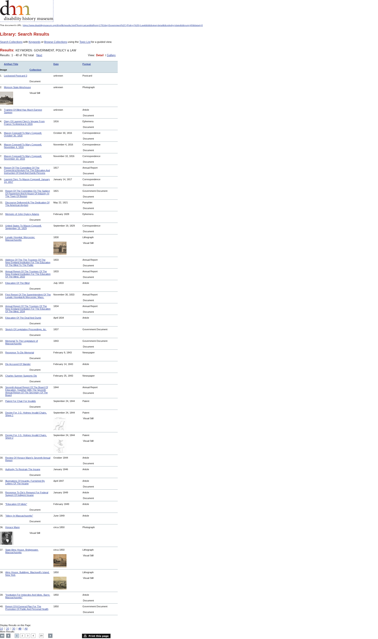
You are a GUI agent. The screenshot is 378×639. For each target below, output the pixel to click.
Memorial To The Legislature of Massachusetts (21, 342)
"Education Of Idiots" (16, 504)
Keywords (34, 42)
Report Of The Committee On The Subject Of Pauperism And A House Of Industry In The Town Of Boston (27, 193)
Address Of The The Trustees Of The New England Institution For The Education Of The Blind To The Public (27, 262)
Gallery (111, 55)
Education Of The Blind (17, 283)
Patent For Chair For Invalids (20, 401)
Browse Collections (55, 42)
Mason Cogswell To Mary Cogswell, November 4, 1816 (23, 145)
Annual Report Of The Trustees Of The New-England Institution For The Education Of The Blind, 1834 (28, 309)
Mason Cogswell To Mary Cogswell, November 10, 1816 (23, 157)
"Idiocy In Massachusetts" (19, 515)
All (26, 628)
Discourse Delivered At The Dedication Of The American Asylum (27, 203)
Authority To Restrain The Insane (22, 469)
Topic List (85, 42)
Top (2, 636)
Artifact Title (11, 64)
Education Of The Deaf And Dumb (23, 317)
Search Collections (11, 42)
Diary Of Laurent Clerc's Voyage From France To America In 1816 (24, 122)
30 (13, 628)
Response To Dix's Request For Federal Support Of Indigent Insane (26, 493)
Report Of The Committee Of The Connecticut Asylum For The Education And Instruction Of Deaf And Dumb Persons (27, 170)
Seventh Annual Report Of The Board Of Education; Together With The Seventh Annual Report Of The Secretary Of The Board (26, 391)
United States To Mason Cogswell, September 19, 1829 (23, 227)
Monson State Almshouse (17, 87)
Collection (35, 69)
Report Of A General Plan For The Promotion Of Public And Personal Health (26, 607)
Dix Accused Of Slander (18, 364)
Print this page (96, 636)
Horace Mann (12, 527)
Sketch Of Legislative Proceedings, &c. (26, 329)
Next (39, 55)
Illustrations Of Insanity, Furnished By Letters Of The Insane (25, 482)
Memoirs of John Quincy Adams (22, 214)
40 (19, 628)
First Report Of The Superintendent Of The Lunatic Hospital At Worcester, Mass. (28, 296)
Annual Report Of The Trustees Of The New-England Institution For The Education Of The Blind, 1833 (28, 274)
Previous (8, 636)
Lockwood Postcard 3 (15, 75)
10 (1, 628)
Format (86, 64)
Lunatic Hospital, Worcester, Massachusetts (20, 238)
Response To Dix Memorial (19, 352)
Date (56, 64)
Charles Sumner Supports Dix (21, 375)
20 (7, 628)
